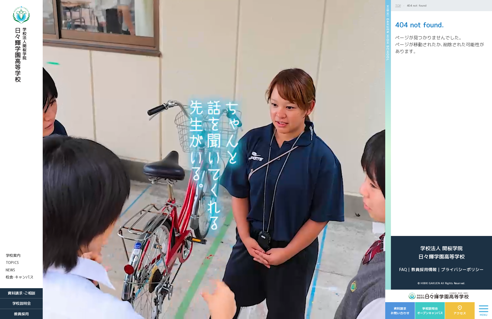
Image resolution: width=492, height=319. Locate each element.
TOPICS (12, 262)
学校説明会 (21, 303)
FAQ (403, 269)
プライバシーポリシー (462, 269)
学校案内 (13, 255)
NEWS (10, 269)
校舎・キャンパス (19, 277)
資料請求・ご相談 (21, 293)
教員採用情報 (424, 269)
